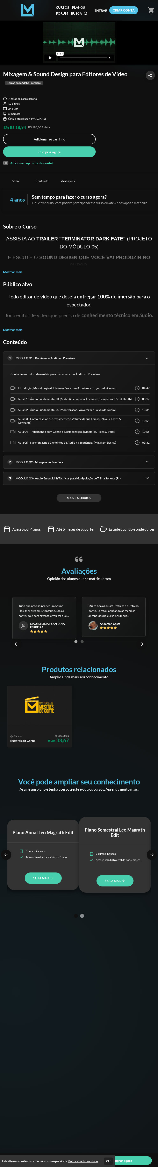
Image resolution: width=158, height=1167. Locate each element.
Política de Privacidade (83, 1161)
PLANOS (78, 7)
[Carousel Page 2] (82, 642)
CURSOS (62, 7)
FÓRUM (62, 13)
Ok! (108, 1161)
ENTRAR (100, 10)
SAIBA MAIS (41, 878)
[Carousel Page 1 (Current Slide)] (76, 642)
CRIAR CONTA (124, 10)
